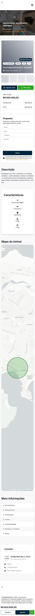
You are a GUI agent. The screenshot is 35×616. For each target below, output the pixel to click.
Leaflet (16, 490)
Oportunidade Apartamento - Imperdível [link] (14, 31)
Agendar (22, 612)
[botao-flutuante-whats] (32, 612)
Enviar (18, 153)
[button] (4, 247)
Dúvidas (7, 612)
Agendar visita (10, 87)
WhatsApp (26, 87)
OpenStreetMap (23, 490)
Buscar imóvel (7, 29)
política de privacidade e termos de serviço (16, 159)
